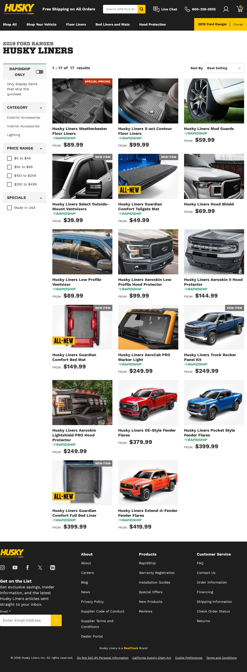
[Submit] (56, 620)
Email (5, 611)
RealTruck (131, 648)
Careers (87, 573)
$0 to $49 (22, 158)
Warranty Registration (157, 573)
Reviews (145, 611)
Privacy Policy (92, 602)
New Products (150, 602)
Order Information (212, 582)
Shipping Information (214, 602)
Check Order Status (213, 611)
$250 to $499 (25, 184)
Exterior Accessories (23, 117)
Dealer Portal (92, 636)
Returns (203, 621)
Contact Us (206, 573)
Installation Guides (154, 582)
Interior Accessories (23, 126)
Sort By (197, 68)
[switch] (24, 72)
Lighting (13, 135)
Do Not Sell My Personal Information (103, 657)
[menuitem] (10, 24)
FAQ (200, 563)
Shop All (10, 24)
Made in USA (24, 208)
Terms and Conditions (221, 657)
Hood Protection (152, 24)
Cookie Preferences (188, 657)
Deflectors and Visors (20, 37)
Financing (205, 592)
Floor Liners (76, 24)
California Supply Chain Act (151, 657)
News (85, 592)
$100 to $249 (25, 175)
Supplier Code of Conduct (102, 611)
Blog (84, 582)
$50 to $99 (23, 167)
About (86, 563)
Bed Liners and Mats (113, 24)
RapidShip (147, 563)
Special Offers (150, 592)
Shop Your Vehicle (41, 24)
